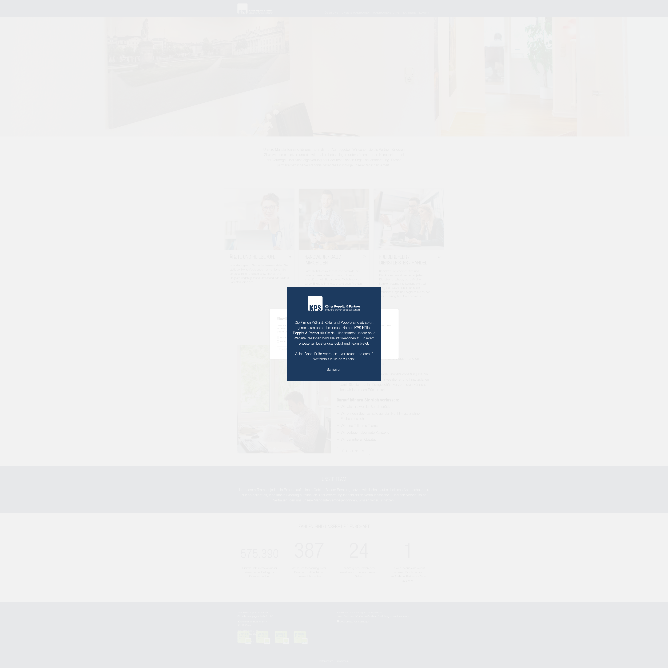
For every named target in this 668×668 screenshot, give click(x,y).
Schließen (334, 369)
